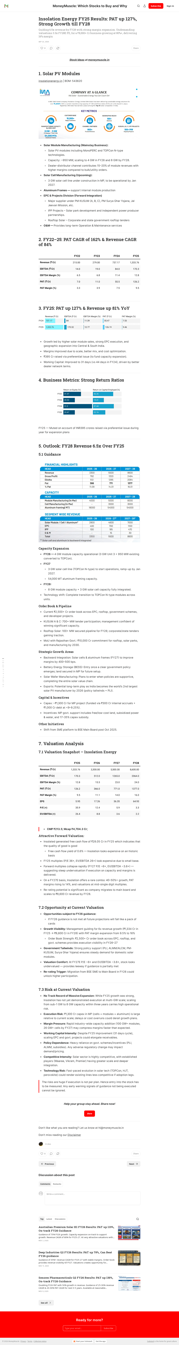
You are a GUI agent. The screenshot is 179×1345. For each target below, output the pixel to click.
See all (44, 1302)
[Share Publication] (144, 6)
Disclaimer (74, 1135)
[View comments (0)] (51, 48)
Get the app (101, 1341)
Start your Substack (84, 1341)
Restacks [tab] (57, 1184)
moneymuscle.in (98, 59)
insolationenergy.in (50, 81)
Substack (150, 1341)
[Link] (34, 73)
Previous (49, 1163)
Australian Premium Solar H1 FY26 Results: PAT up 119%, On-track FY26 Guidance (76, 1228)
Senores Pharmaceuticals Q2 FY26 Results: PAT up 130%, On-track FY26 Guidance (76, 1279)
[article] (89, 1235)
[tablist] (51, 1184)
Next (131, 1163)
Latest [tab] (49, 1219)
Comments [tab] (45, 1184)
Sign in (170, 5)
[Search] (138, 6)
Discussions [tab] (60, 1219)
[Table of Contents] (3, 672)
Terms (29, 1341)
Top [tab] (41, 1219)
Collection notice (40, 1341)
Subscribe (156, 5)
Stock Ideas (77, 59)
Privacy (23, 1341)
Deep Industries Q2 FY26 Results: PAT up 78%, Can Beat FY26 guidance (75, 1254)
